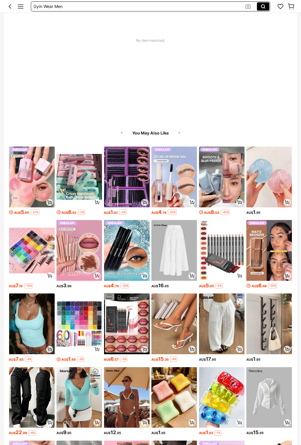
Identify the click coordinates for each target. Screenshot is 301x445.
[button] (10, 6)
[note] (35, 212)
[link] (280, 6)
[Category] (20, 6)
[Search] (263, 6)
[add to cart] (49, 202)
